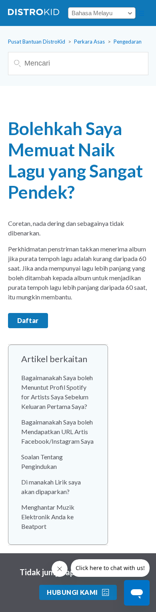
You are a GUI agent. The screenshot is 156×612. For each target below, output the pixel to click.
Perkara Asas (89, 41)
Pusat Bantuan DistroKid (36, 41)
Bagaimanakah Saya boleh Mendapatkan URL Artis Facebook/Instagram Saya (57, 431)
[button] (141, 13)
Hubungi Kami (72, 592)
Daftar (27, 320)
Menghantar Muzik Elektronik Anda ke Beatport (47, 516)
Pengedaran (128, 41)
